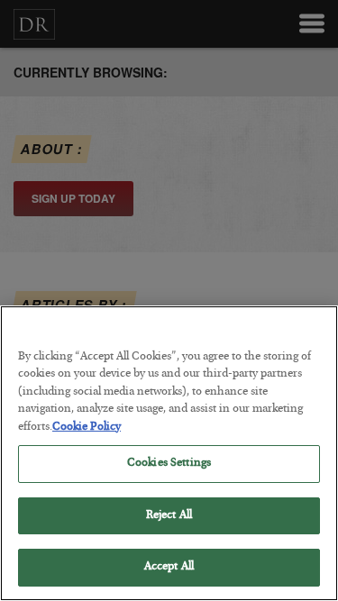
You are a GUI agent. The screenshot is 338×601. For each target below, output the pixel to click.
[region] (169, 453)
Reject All (169, 516)
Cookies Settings (169, 463)
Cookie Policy (86, 427)
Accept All (169, 567)
